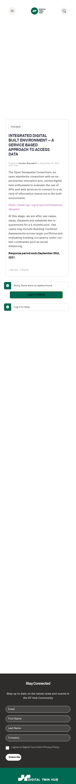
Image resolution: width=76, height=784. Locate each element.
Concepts (16, 127)
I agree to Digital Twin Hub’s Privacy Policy (35, 747)
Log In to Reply (36, 295)
